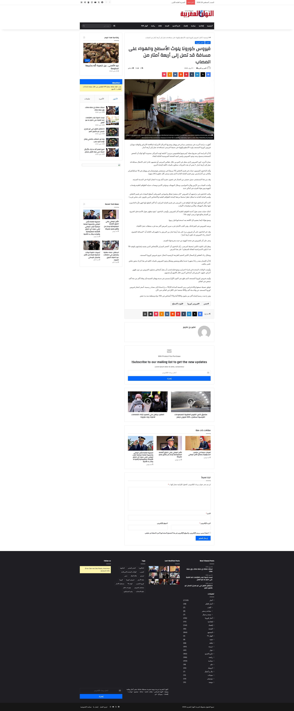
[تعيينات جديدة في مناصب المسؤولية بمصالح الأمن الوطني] (198, 443)
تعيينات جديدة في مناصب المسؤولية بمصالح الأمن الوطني (199, 453)
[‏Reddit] (180, 74)
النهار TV (210, 636)
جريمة (211, 647)
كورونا (121, 580)
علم (211, 664)
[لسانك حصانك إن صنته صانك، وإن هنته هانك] (112, 110)
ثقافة (160, 26)
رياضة (153, 26)
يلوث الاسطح (177, 303)
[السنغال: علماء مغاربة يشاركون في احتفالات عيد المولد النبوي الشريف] (110, 245)
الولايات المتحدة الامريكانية (128, 572)
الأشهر (115, 99)
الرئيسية (210, 26)
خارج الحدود (176, 26)
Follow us (107, 560)
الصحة (167, 26)
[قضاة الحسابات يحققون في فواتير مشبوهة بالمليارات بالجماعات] (164, 582)
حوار (211, 650)
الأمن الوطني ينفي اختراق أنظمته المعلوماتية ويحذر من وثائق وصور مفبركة (170, 454)
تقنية (211, 639)
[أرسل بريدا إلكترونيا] (197, 68)
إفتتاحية (201, 26)
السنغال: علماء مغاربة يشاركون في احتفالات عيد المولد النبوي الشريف (111, 256)
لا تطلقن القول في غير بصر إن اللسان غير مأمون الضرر (94, 130)
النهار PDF (144, 26)
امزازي (142, 576)
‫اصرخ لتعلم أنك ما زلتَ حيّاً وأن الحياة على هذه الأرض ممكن (94, 150)
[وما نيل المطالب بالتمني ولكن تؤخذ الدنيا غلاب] (112, 142)
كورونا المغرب (140, 583)
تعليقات (87, 99)
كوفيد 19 (130, 583)
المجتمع (210, 632)
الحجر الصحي (132, 568)
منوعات (210, 675)
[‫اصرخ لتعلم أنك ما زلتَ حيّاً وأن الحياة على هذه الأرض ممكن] (112, 152)
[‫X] (203, 74)
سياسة (193, 26)
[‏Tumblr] (191, 74)
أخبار (200, 37)
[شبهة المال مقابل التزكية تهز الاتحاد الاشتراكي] (153, 575)
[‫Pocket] (164, 74)
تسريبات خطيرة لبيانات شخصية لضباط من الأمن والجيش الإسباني (92, 255)
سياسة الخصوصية (86, 707)
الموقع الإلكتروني (162, 523)
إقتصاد (186, 26)
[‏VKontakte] (175, 74)
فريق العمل (103, 707)
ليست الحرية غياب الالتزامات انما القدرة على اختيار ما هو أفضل (94, 120)
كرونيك (210, 668)
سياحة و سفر (206, 611)
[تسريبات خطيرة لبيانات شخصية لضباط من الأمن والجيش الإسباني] (91, 245)
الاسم (208, 513)
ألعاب (209, 607)
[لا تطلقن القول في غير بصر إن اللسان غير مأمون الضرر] (112, 132)
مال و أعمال (209, 671)
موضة (211, 682)
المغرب (142, 572)
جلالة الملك (134, 576)
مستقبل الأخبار (120, 583)
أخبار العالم (209, 604)
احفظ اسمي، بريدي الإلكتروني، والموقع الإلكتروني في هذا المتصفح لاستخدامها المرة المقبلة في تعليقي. (177, 533)
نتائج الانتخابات (140, 591)
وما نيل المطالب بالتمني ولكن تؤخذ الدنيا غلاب (94, 140)
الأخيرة (101, 99)
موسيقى (210, 679)
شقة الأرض (141, 580)
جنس (206, 303)
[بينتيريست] (186, 74)
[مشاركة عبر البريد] (150, 314)
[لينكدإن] (197, 74)
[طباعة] (145, 314)
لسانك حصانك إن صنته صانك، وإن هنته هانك (94, 108)
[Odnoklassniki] (169, 74)
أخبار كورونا (199, 42)
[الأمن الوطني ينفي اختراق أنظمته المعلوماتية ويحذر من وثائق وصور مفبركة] (169, 443)
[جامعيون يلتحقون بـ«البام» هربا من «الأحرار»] (175, 582)
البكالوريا (141, 568)
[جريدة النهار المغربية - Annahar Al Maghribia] (197, 13)
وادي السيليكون (128, 591)
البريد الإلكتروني (205, 523)
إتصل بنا (95, 707)
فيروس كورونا (192, 303)
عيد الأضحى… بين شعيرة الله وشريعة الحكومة (102, 67)
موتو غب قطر (127, 587)
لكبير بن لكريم (202, 68)
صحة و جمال (206, 615)
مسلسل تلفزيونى (139, 587)
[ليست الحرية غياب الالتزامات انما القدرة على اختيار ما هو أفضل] (112, 120)
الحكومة (122, 568)
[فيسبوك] (208, 74)
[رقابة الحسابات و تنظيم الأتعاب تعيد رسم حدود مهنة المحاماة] (153, 582)
